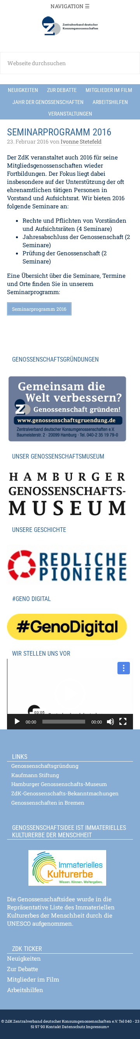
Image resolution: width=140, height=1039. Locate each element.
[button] (70, 694)
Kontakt (53, 1026)
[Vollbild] (123, 722)
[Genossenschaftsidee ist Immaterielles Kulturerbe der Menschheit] (70, 863)
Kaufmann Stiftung (35, 775)
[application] (70, 694)
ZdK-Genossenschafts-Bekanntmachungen (65, 793)
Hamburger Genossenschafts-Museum (59, 784)
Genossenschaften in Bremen (47, 802)
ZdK (70, 26)
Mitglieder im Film (33, 979)
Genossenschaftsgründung (45, 765)
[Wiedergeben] (17, 722)
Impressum (96, 1026)
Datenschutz (73, 1026)
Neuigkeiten (24, 958)
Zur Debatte (22, 969)
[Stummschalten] (110, 722)
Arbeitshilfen (25, 990)
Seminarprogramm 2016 (39, 309)
